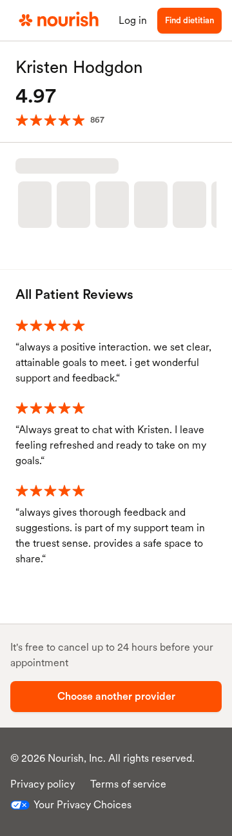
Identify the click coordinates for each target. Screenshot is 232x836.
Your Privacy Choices (82, 805)
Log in (133, 20)
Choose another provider (116, 696)
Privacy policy (42, 784)
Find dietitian (189, 20)
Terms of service (128, 784)
